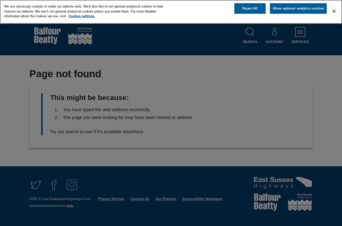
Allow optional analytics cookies (298, 8)
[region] (171, 12)
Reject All (249, 8)
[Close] (333, 11)
